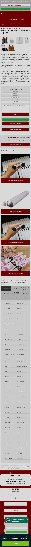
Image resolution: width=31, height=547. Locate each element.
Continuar (15, 543)
